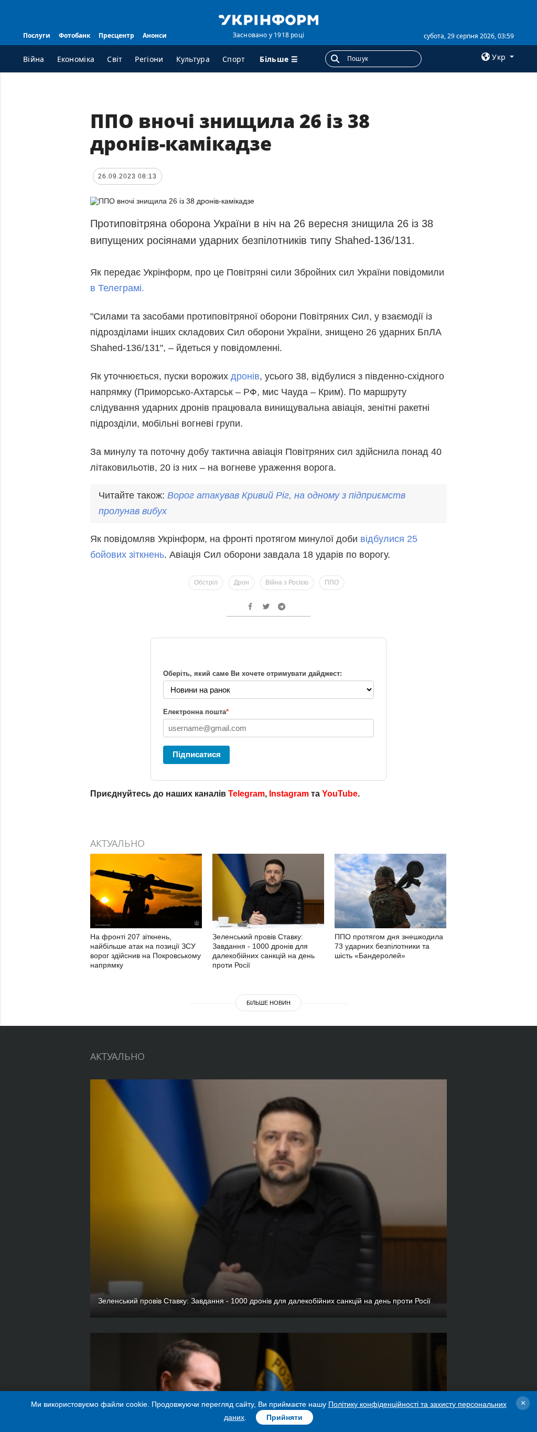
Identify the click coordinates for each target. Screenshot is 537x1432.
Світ (114, 59)
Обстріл (206, 582)
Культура (193, 59)
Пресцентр (116, 35)
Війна (34, 59)
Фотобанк (74, 35)
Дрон (241, 582)
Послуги (36, 35)
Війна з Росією (286, 582)
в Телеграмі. (117, 288)
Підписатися (197, 754)
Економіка (76, 59)
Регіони (149, 59)
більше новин (268, 1003)
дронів (245, 376)
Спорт (233, 59)
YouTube (340, 793)
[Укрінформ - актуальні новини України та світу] (268, 19)
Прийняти (284, 1417)
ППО (332, 582)
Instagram (289, 793)
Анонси (155, 35)
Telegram (246, 793)
